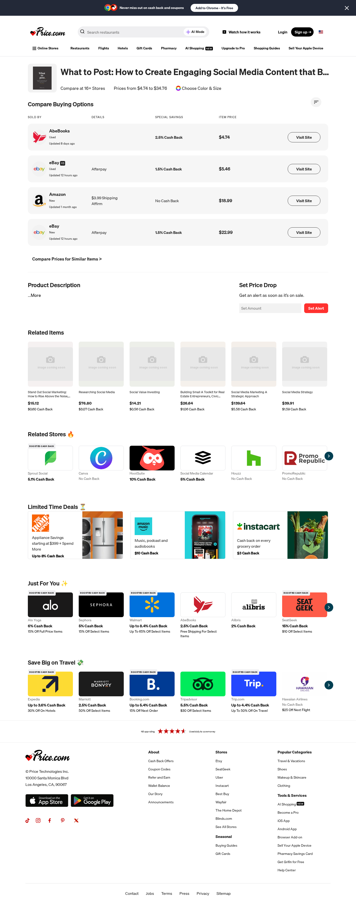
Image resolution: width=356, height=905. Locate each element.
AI (197, 31)
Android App (287, 829)
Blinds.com (224, 818)
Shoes (282, 769)
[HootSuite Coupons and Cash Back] (152, 464)
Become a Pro (288, 812)
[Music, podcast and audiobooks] (178, 535)
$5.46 (224, 168)
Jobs (150, 893)
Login (282, 32)
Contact (132, 893)
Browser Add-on (290, 837)
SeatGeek (223, 769)
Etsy (219, 761)
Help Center (287, 870)
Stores (221, 752)
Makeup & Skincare (292, 777)
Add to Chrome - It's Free (214, 8)
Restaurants (79, 48)
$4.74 (224, 137)
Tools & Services (292, 795)
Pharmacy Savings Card (295, 853)
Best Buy (222, 794)
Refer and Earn (159, 777)
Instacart (222, 785)
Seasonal (224, 836)
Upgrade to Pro (233, 48)
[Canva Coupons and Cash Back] (101, 464)
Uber (219, 777)
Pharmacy (169, 48)
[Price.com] (47, 766)
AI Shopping (195, 48)
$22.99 (226, 232)
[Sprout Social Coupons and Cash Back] (50, 464)
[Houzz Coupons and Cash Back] (253, 464)
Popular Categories (295, 752)
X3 (62, 163)
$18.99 (225, 200)
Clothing (284, 785)
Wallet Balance (159, 785)
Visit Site (304, 137)
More (36, 295)
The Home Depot (229, 810)
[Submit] (82, 33)
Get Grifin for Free (291, 862)
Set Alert (316, 308)
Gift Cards (144, 48)
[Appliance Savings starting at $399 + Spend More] (75, 535)
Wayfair (221, 802)
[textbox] (321, 32)
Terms (166, 893)
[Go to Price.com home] (47, 32)
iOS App (284, 820)
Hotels (123, 48)
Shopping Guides (267, 48)
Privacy (203, 893)
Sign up (301, 32)
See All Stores (226, 826)
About (153, 752)
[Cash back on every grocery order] (280, 535)
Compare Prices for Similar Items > (67, 258)
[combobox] (143, 31)
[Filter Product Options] (316, 102)
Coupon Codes (159, 769)
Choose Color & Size (201, 88)
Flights (103, 48)
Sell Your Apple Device (306, 48)
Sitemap (224, 893)
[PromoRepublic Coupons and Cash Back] (304, 464)
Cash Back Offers (161, 761)
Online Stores (48, 48)
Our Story (155, 794)
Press (184, 893)
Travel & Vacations (291, 761)
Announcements (161, 802)
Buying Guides (226, 845)
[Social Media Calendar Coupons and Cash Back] (202, 464)
